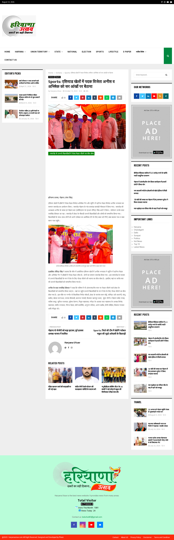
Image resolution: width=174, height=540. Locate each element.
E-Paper (127, 52)
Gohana (51, 77)
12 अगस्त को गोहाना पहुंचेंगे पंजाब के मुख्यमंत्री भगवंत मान (158, 410)
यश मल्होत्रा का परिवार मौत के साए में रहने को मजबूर (150, 208)
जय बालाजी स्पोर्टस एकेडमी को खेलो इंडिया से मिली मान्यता (158, 356)
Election (86, 52)
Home (7, 52)
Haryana (19, 52)
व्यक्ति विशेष (140, 52)
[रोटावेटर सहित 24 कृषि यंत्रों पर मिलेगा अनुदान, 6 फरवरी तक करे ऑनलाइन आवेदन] (11, 114)
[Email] (100, 525)
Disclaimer (147, 537)
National (72, 52)
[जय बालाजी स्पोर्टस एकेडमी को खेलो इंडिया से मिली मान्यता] (140, 357)
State (57, 52)
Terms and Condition (162, 537)
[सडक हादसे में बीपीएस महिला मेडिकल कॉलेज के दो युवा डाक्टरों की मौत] (11, 98)
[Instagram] (83, 525)
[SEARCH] (166, 75)
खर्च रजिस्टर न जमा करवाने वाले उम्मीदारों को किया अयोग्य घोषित (29, 82)
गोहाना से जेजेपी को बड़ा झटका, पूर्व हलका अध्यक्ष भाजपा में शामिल (65, 332)
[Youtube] (91, 525)
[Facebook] (74, 525)
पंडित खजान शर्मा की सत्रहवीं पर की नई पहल (59, 388)
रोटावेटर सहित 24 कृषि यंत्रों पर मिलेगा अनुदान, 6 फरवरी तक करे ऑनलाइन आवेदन (29, 113)
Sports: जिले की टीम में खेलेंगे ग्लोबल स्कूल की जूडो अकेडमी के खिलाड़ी (109, 332)
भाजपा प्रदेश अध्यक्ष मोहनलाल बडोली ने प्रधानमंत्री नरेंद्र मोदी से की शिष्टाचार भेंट (158, 440)
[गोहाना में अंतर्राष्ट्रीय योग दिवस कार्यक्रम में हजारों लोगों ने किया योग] (140, 341)
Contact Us (10, 60)
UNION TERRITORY (39, 52)
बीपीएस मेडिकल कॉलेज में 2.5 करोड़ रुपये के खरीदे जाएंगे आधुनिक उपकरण (157, 325)
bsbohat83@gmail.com (92, 517)
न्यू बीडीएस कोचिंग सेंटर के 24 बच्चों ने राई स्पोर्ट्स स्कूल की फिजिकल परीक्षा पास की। (112, 389)
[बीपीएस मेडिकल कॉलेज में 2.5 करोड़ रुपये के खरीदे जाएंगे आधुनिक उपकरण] (140, 325)
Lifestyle (113, 52)
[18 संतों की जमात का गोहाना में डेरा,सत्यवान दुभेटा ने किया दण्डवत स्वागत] (140, 372)
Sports (100, 52)
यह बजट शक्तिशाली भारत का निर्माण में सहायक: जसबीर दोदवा (158, 425)
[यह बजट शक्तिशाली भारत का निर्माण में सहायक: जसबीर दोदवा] (140, 427)
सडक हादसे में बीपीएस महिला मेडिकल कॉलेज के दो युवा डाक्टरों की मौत (29, 97)
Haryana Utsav (55, 91)
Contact (116, 537)
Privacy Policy (135, 537)
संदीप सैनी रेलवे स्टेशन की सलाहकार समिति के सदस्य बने (85, 388)
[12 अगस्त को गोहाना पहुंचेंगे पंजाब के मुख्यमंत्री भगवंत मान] (140, 412)
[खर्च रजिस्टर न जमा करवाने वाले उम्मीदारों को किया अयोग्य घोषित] (11, 84)
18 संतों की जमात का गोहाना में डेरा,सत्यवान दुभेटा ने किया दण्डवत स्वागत (158, 371)
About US (124, 537)
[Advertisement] (122, 26)
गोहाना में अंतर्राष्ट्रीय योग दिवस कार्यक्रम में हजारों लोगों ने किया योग (158, 341)
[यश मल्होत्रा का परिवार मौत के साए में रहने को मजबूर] (140, 388)
